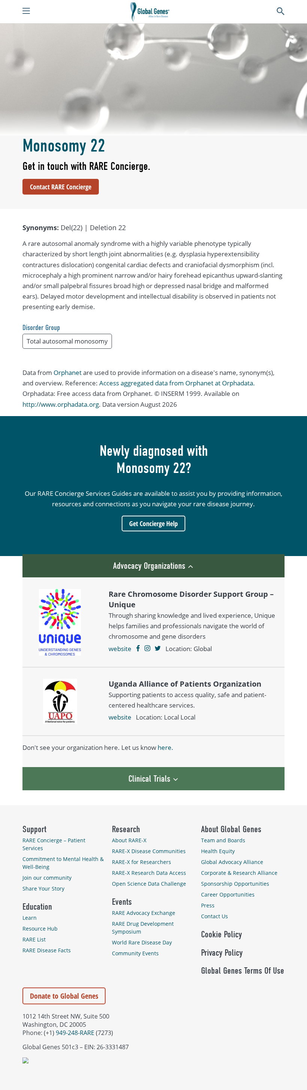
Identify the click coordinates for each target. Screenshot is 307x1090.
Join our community (47, 877)
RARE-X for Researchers (141, 861)
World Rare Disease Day (142, 942)
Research (126, 829)
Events (122, 902)
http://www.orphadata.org (60, 404)
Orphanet (68, 372)
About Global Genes (231, 829)
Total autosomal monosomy (67, 341)
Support (34, 829)
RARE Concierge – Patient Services (53, 844)
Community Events (135, 953)
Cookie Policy (221, 934)
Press (208, 905)
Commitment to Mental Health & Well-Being (63, 862)
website (120, 648)
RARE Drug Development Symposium (143, 927)
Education (37, 906)
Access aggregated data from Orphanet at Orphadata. (177, 383)
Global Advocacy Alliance (232, 861)
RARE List (34, 939)
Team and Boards (223, 840)
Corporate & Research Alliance (239, 872)
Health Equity (218, 851)
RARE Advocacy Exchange (143, 912)
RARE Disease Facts (46, 950)
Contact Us (214, 916)
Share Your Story (43, 888)
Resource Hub (40, 928)
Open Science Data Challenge (149, 883)
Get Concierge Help (153, 523)
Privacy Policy (222, 952)
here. (165, 747)
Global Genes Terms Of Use (242, 970)
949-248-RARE (75, 1033)
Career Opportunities (228, 894)
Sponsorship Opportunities (235, 883)
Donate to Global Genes (64, 996)
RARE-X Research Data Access (149, 872)
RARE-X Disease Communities (149, 851)
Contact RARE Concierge (60, 186)
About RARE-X (129, 840)
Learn (29, 917)
